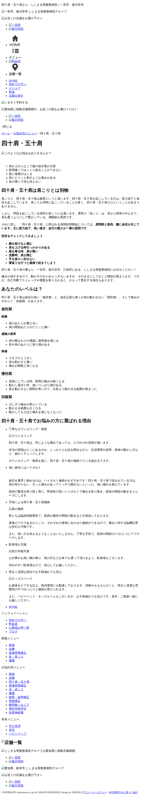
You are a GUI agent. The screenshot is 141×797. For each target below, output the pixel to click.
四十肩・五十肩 (19, 681)
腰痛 (12, 660)
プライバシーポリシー (95, 792)
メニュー (15, 88)
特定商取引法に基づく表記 (123, 792)
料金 (12, 91)
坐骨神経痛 (16, 712)
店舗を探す (16, 95)
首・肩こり (16, 656)
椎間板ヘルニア (19, 704)
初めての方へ (17, 84)
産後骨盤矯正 (17, 652)
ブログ (13, 631)
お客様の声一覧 (19, 627)
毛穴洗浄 (15, 726)
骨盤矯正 (15, 701)
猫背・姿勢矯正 (19, 697)
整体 (12, 645)
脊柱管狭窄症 (17, 708)
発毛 (12, 729)
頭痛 (12, 649)
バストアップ (17, 733)
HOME (13, 80)
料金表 (13, 623)
